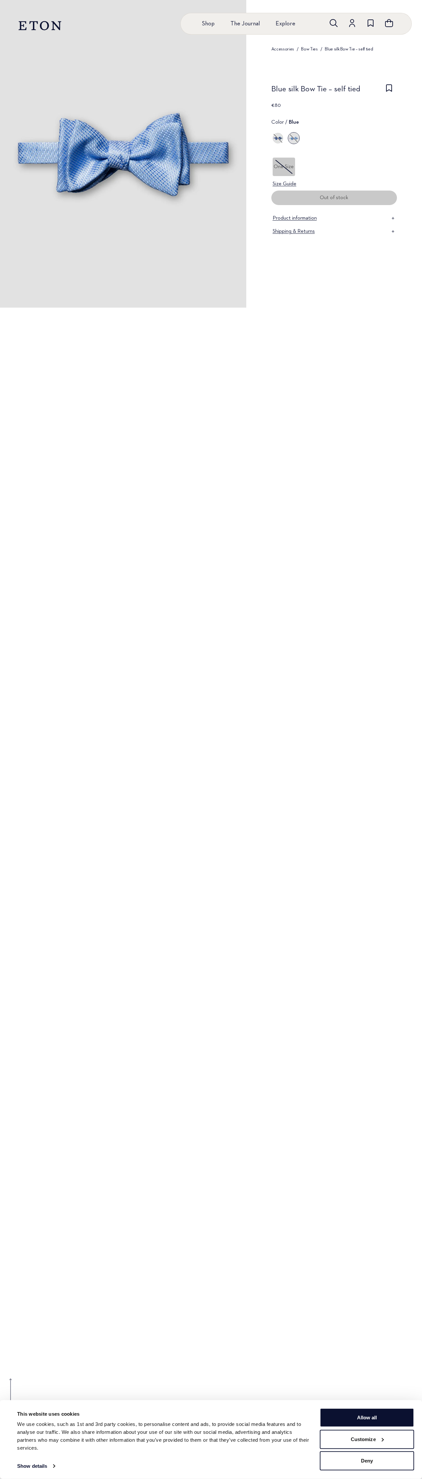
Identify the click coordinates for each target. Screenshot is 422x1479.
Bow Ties (309, 49)
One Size (284, 166)
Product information (295, 218)
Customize (363, 1439)
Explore (285, 24)
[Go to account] (352, 23)
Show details (32, 1466)
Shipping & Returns (294, 231)
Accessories (282, 49)
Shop (208, 24)
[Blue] (278, 138)
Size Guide (284, 184)
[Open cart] (389, 23)
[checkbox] (389, 91)
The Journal (245, 24)
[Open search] (334, 23)
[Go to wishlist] (371, 23)
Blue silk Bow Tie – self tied (349, 49)
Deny (367, 1461)
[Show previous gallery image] (10, 1394)
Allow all (367, 1417)
